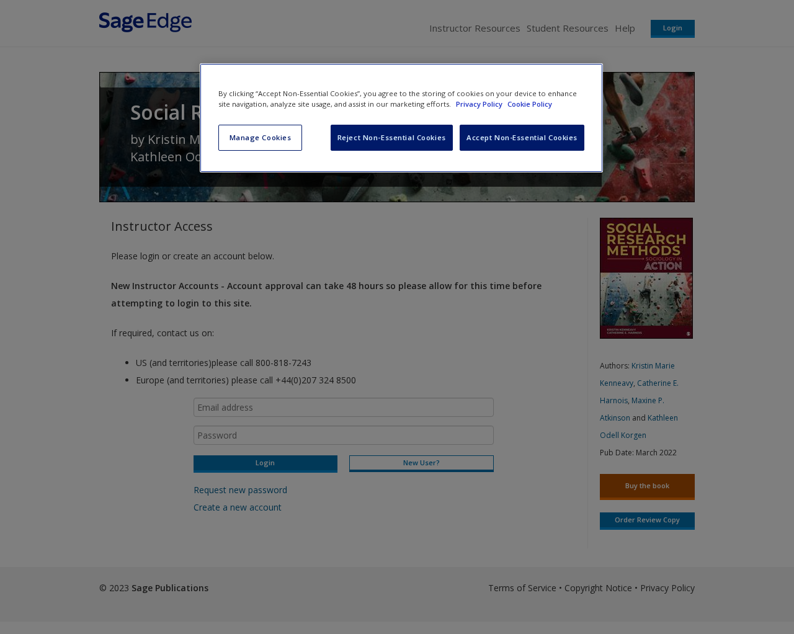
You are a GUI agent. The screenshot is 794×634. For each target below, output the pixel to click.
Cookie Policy (529, 104)
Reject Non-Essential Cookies (391, 137)
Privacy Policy (480, 104)
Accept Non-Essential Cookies (522, 137)
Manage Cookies (261, 137)
